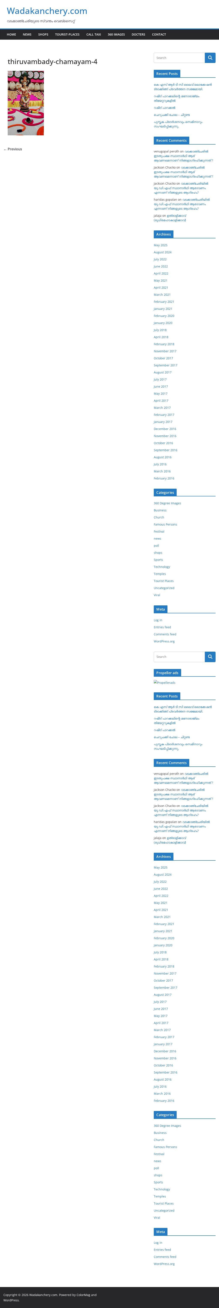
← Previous (12, 149)
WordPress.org (164, 641)
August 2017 (163, 372)
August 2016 (163, 457)
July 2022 (160, 259)
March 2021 (162, 295)
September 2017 (165, 365)
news (157, 538)
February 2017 (164, 415)
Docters (138, 34)
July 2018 (160, 330)
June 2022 (161, 266)
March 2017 (162, 408)
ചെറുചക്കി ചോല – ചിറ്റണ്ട (172, 115)
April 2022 (161, 273)
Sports (158, 560)
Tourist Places (164, 581)
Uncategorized (164, 588)
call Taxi (93, 34)
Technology (162, 567)
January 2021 (163, 309)
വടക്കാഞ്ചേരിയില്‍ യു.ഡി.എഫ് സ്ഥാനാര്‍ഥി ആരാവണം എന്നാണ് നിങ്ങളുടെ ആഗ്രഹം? (181, 187)
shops (158, 553)
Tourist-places (67, 34)
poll (156, 546)
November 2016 (165, 436)
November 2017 (165, 351)
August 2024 (163, 252)
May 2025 (160, 245)
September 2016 (165, 450)
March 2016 (162, 471)
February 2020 (164, 316)
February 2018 (164, 344)
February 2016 (164, 478)
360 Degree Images (167, 503)
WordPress (11, 1300)
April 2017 (161, 401)
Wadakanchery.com (47, 10)
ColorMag (83, 1295)
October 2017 (163, 358)
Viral (157, 595)
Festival (159, 531)
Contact (159, 34)
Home (11, 34)
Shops (43, 34)
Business (160, 510)
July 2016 (160, 464)
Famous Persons (165, 524)
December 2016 (165, 429)
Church (159, 517)
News (27, 34)
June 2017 (161, 386)
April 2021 (161, 287)
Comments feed (165, 634)
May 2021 (160, 280)
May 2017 (160, 393)
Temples (160, 574)
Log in (158, 620)
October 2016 (163, 443)
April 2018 (161, 337)
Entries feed (162, 627)
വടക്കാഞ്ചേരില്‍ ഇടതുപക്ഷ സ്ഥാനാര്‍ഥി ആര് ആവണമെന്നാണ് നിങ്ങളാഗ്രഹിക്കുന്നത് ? (183, 155)
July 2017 (160, 379)
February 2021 (164, 302)
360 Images (116, 34)
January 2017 (163, 422)
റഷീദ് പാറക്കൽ (164, 108)
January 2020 (163, 323)
